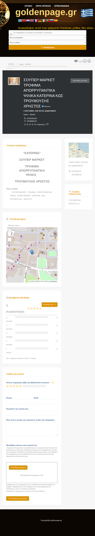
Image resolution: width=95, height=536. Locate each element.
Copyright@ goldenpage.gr (51, 520)
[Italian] (44, 20)
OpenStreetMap (43, 281)
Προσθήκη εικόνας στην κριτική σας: (21, 445)
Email (36, 398)
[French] (36, 20)
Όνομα (9, 398)
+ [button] (8, 230)
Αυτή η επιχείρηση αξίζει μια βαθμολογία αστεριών (27, 383)
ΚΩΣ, (44, 196)
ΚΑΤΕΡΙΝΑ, (36, 196)
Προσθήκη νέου (48, 304)
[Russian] (52, 20)
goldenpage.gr (46, 12)
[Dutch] (28, 20)
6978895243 (32, 121)
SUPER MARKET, (24, 196)
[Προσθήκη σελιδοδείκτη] (47, 124)
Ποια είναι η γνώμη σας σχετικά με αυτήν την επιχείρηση (30, 420)
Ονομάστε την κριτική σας (17, 409)
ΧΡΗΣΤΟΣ (28, 199)
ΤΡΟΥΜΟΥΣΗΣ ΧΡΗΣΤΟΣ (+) (75, 202)
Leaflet (31, 281)
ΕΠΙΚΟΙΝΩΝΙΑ (61, 6)
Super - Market (25, 64)
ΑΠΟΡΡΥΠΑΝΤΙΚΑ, (45, 192)
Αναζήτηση (48, 47)
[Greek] (20, 20)
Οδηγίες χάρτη (13, 225)
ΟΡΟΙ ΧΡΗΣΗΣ (43, 6)
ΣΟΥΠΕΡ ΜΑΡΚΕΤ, (19, 192)
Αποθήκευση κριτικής (18, 498)
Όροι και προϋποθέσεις (36, 491)
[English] (32, 20)
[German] (40, 20)
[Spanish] (56, 20)
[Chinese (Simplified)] (24, 20)
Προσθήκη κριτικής (80, 81)
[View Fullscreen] (9, 239)
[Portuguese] (48, 20)
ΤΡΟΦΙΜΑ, (32, 192)
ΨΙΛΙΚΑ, (13, 196)
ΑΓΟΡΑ (11, 64)
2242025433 (32, 118)
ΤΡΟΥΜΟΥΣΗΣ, (16, 199)
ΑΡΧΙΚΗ (28, 6)
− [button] (8, 234)
